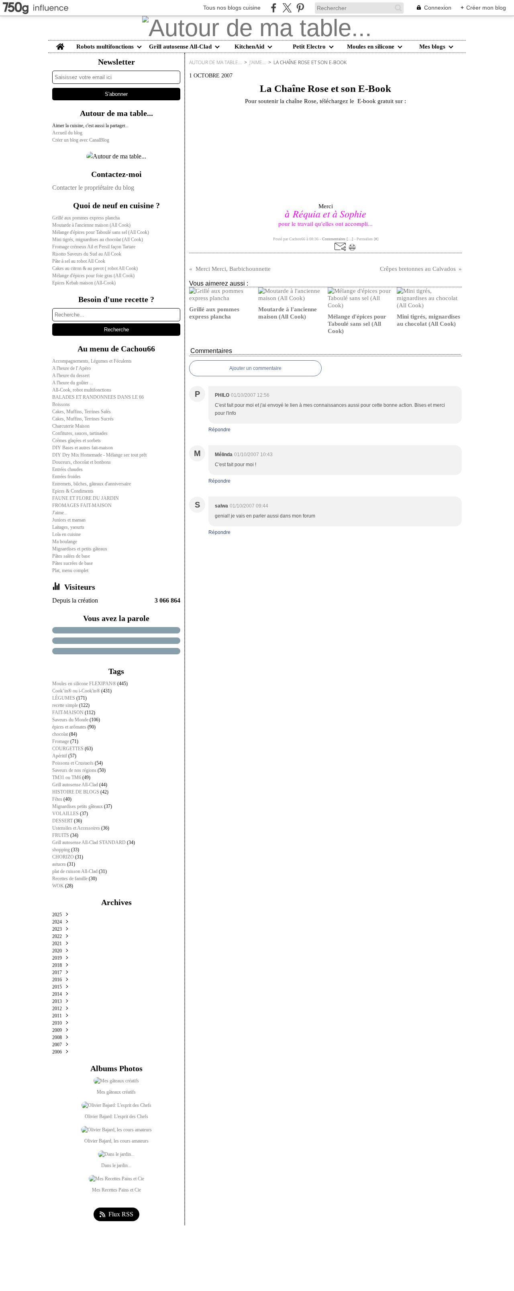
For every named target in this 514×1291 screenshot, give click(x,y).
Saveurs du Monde (71, 720)
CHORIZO (63, 857)
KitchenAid (249, 47)
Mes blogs (432, 47)
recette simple (65, 705)
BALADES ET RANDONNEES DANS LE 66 (98, 397)
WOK (58, 886)
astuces (59, 864)
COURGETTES (68, 748)
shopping (61, 850)
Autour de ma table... (215, 62)
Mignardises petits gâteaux (78, 806)
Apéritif (60, 756)
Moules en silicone (370, 47)
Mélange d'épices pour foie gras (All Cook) (93, 275)
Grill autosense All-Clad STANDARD (89, 842)
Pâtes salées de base (71, 556)
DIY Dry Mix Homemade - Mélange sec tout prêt (99, 455)
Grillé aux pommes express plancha (86, 218)
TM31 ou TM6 (67, 777)
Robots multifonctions (105, 47)
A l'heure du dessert (71, 375)
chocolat (60, 734)
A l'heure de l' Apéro (71, 368)
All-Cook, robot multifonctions (81, 390)
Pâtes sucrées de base (72, 563)
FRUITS (61, 835)
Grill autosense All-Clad (180, 47)
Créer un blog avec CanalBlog (80, 140)
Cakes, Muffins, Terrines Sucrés (83, 419)
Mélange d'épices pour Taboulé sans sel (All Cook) (100, 232)
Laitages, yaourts (68, 527)
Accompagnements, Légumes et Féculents (92, 361)
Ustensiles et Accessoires (76, 828)
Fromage (61, 741)
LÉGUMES (64, 698)
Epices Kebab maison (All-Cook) (84, 283)
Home (60, 44)
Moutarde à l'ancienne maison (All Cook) (91, 225)
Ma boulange (64, 541)
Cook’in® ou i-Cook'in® (76, 691)
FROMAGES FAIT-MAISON (82, 505)
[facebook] (274, 7)
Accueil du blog (67, 133)
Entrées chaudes (67, 469)
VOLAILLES (66, 813)
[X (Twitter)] (287, 7)
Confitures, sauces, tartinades (80, 433)
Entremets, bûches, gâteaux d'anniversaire (91, 484)
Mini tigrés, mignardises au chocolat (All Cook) (97, 239)
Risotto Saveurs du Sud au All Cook (86, 254)
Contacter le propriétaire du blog (93, 187)
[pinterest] (300, 7)
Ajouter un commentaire (255, 368)
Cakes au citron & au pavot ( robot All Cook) (95, 268)
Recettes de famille (70, 878)
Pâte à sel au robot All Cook (78, 261)
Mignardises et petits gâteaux (79, 549)
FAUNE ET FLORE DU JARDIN (85, 498)
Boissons (61, 404)
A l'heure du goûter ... (72, 383)
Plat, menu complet (70, 570)
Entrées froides (66, 476)
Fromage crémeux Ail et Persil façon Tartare (93, 247)
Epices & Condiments (73, 491)
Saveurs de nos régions (75, 770)
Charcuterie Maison (71, 426)
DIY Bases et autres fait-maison (82, 448)
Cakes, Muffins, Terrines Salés (81, 411)
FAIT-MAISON (68, 712)
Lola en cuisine (66, 534)
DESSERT (63, 821)
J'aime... (59, 513)
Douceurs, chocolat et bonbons (81, 462)
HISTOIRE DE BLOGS (76, 792)
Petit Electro (309, 47)
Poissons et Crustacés (73, 763)
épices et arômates (70, 727)
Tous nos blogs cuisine (232, 7)
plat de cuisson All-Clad (75, 871)
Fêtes (57, 799)
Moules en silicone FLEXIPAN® (84, 683)
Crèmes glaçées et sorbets (76, 440)
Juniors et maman (69, 520)
